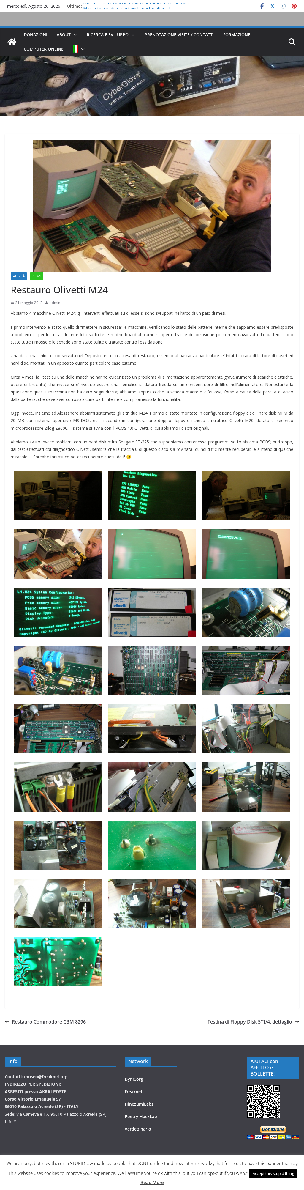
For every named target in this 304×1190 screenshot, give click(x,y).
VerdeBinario (138, 1129)
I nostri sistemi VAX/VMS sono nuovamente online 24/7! (136, 6)
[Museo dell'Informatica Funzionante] (12, 42)
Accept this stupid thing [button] (273, 1173)
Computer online (44, 49)
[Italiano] (75, 49)
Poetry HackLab (141, 1116)
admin (55, 302)
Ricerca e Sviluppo (108, 34)
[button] (74, 35)
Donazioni (35, 34)
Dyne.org (134, 1079)
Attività (19, 276)
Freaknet (133, 1091)
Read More (152, 1182)
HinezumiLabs (139, 1104)
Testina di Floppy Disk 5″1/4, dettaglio (250, 1022)
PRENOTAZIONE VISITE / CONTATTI (179, 34)
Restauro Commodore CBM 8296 (49, 1022)
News (36, 276)
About (64, 34)
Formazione (236, 34)
